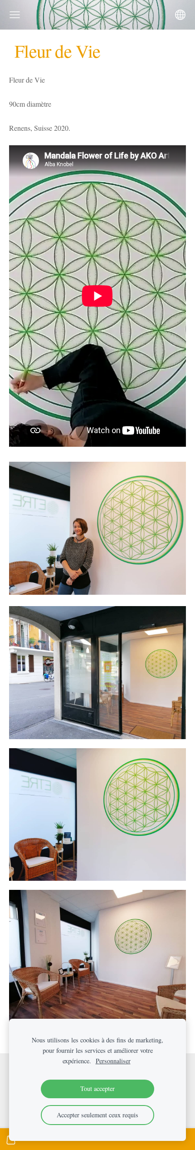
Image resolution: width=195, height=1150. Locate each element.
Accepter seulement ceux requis (97, 1115)
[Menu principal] (14, 14)
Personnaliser (113, 1060)
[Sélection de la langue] (180, 14)
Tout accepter (97, 1088)
